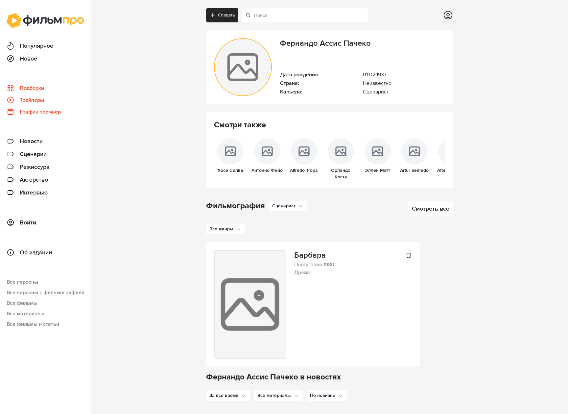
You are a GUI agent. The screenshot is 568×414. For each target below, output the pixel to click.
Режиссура (35, 166)
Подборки (32, 88)
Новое (28, 58)
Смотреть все (430, 208)
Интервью (34, 192)
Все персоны (22, 282)
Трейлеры (32, 100)
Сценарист (376, 92)
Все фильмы (22, 303)
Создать (226, 15)
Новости (31, 141)
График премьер (40, 112)
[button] (228, 395)
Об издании (36, 252)
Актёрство (34, 179)
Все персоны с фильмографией (45, 292)
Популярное (36, 45)
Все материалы (25, 313)
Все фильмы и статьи (33, 324)
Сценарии (33, 154)
